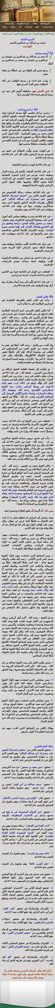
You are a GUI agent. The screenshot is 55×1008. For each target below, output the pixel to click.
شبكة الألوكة (49, 34)
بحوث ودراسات (47, 27)
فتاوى (37, 27)
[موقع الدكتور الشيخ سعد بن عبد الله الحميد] (27, 11)
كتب (20, 27)
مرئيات (4, 27)
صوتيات (12, 27)
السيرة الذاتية (45, 23)
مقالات (34, 23)
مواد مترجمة (9, 23)
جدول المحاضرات (23, 23)
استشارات (28, 27)
